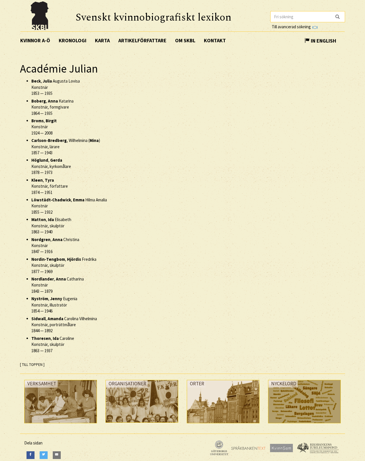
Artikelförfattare (142, 40)
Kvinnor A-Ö (35, 40)
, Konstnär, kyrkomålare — (51, 166)
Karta (102, 40)
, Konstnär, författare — (49, 186)
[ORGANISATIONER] (142, 424)
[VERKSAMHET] (60, 424)
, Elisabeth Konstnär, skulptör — (51, 225)
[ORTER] (223, 424)
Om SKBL (185, 40)
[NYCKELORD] (304, 424)
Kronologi (72, 40)
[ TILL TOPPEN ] (32, 364)
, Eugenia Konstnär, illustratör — (54, 305)
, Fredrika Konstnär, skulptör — (63, 265)
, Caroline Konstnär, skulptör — (52, 344)
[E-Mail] (57, 455)
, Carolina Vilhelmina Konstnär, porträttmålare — (64, 325)
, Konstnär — (44, 127)
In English (323, 40)
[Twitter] (44, 455)
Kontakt (215, 40)
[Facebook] (31, 455)
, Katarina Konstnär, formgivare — (52, 107)
